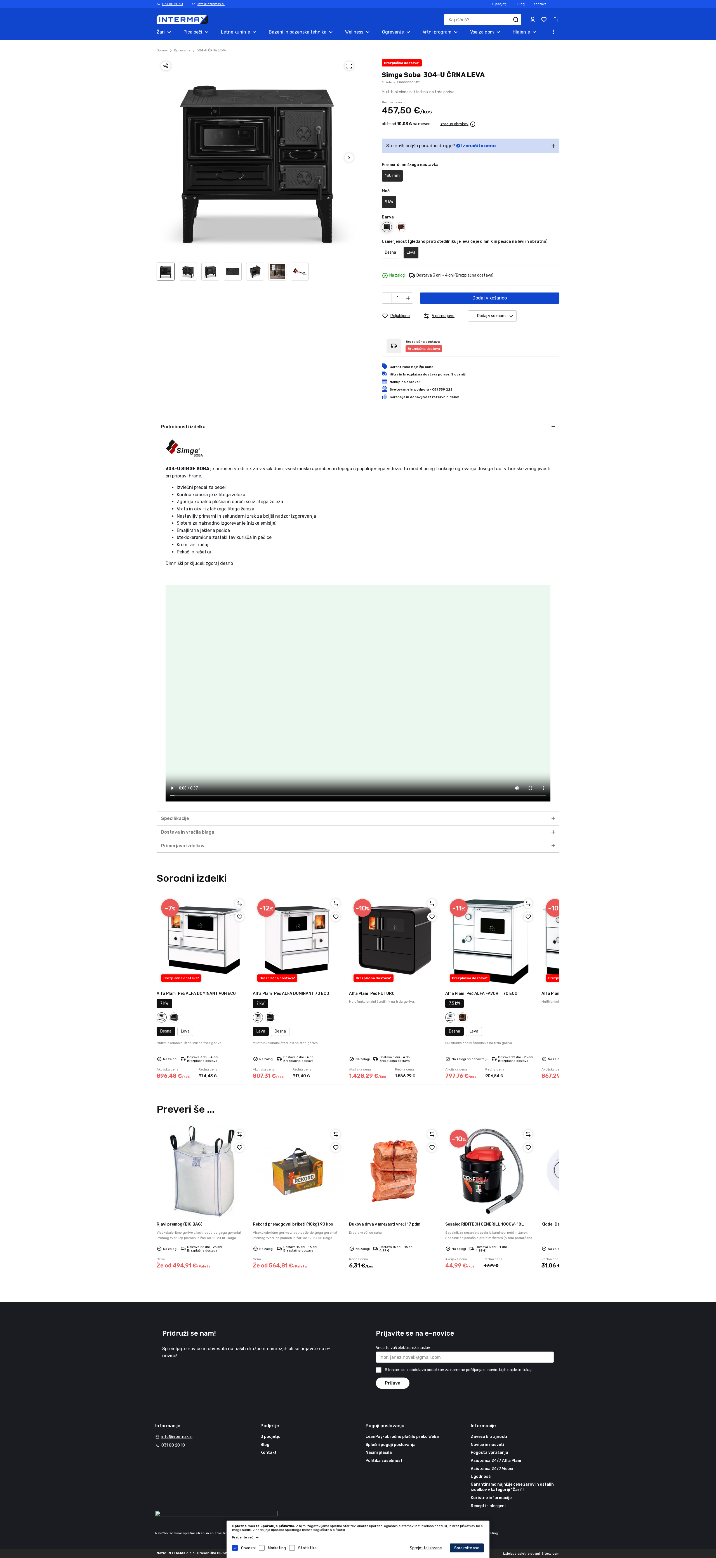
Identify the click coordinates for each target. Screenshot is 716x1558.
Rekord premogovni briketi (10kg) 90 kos (293, 1224)
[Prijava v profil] (532, 19)
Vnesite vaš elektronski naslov (403, 1347)
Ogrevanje (182, 50)
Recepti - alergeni (488, 1506)
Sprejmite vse (466, 1548)
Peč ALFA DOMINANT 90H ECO (196, 993)
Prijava (393, 1383)
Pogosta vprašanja (489, 1452)
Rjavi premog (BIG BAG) (179, 1224)
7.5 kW (454, 1003)
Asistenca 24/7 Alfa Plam (496, 1460)
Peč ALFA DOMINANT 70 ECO (291, 993)
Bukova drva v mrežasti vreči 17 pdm (384, 1224)
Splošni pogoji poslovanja (391, 1444)
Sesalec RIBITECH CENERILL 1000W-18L (484, 1224)
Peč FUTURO (372, 993)
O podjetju (500, 4)
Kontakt (540, 4)
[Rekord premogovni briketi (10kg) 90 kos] (299, 1171)
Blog (521, 4)
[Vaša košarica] (554, 19)
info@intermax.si (211, 4)
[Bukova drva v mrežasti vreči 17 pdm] (395, 1171)
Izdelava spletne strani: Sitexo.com (531, 1553)
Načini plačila (379, 1452)
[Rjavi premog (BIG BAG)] (202, 1171)
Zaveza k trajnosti (489, 1436)
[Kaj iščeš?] (515, 19)
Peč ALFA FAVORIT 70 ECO (481, 993)
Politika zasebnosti (385, 1460)
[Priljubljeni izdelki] (543, 19)
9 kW (389, 201)
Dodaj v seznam (491, 315)
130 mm (392, 175)
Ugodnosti (481, 1476)
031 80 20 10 (172, 4)
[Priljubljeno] (239, 916)
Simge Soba (401, 75)
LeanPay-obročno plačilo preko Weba (402, 1436)
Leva (411, 252)
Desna (390, 252)
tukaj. (527, 1370)
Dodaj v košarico (489, 298)
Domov (162, 50)
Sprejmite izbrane (426, 1548)
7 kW (164, 1003)
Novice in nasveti (487, 1444)
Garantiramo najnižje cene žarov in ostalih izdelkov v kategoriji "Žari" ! (512, 1487)
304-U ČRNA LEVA (211, 50)
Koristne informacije (491, 1497)
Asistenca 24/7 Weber (492, 1468)
